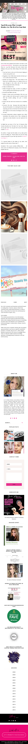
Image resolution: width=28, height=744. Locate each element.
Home (15, 302)
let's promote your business (14, 735)
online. (7, 129)
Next (25, 302)
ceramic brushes (7, 156)
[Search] (22, 422)
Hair (14, 157)
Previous (3, 302)
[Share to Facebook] (11, 160)
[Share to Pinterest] (16, 160)
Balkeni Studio (19, 742)
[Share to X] (13, 160)
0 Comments (14, 153)
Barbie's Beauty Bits (15, 741)
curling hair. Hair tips (18, 156)
